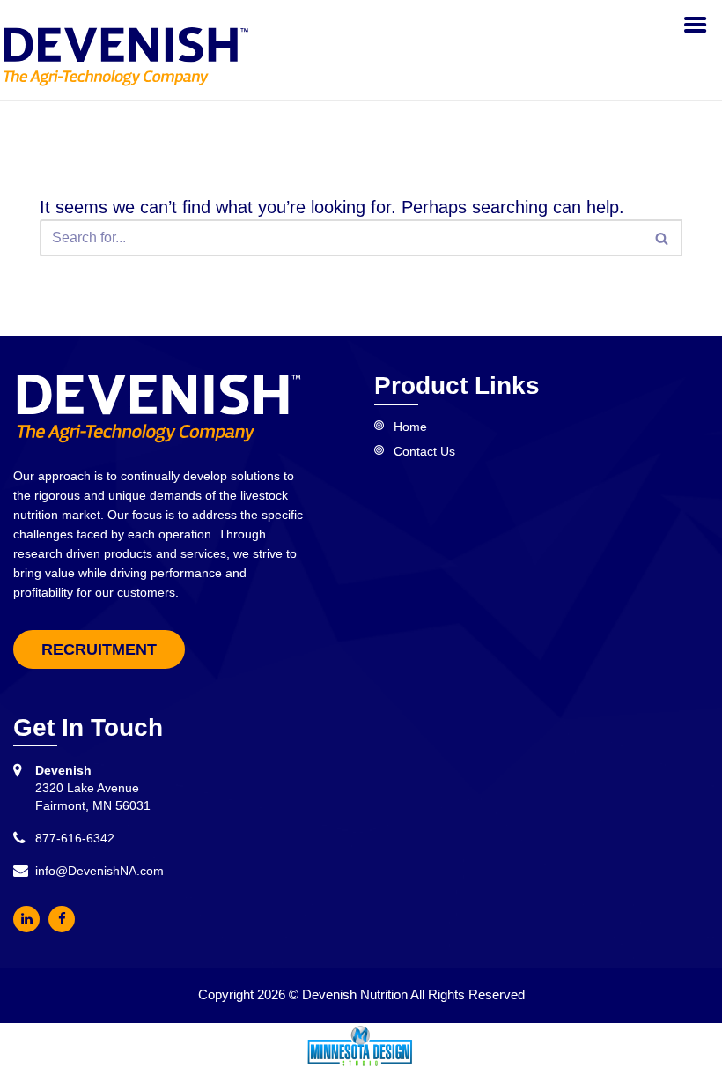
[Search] (662, 237)
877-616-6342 (74, 838)
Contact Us (424, 451)
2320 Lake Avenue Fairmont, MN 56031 (93, 787)
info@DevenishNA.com (99, 871)
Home (410, 426)
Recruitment (99, 649)
